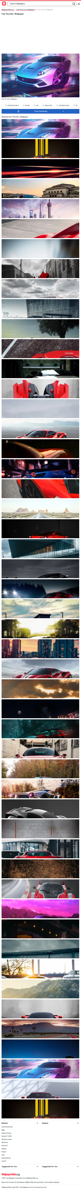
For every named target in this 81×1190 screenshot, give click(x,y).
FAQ (32, 1182)
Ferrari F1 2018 (6, 1136)
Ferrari (27, 105)
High (3, 1130)
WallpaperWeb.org (8, 10)
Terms (46, 1182)
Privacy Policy (38, 1182)
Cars (3, 1155)
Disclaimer (21, 1182)
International (6, 1158)
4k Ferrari (5, 1142)
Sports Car (48, 105)
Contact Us (12, 1182)
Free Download (40, 111)
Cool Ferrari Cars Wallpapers (25, 10)
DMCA (28, 1182)
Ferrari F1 (5, 1145)
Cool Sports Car (64, 105)
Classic (4, 1149)
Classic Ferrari (6, 1133)
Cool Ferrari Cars (13, 105)
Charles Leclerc (7, 1139)
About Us (5, 1182)
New (51, 1182)
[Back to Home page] (4, 3)
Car (37, 105)
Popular (56, 1182)
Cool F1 (4, 1161)
